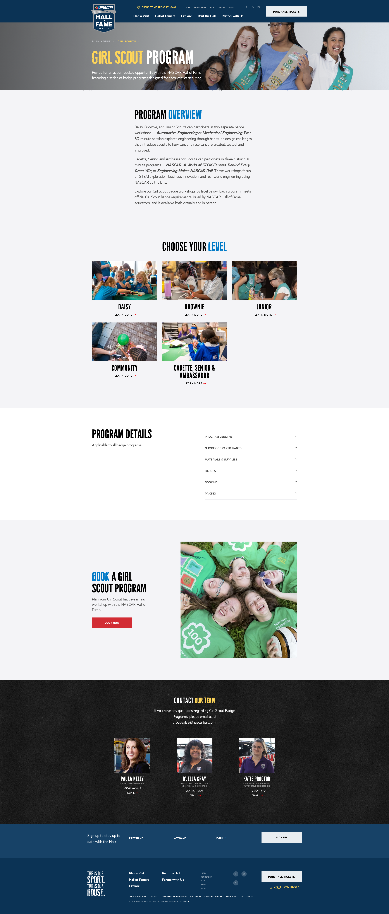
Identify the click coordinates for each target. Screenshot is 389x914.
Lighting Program (213, 896)
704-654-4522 (257, 790)
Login (187, 7)
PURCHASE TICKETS (286, 11)
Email (131, 793)
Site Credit (185, 902)
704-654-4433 (132, 788)
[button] (251, 439)
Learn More (123, 314)
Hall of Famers (165, 16)
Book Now (112, 622)
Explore (186, 16)
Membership (200, 7)
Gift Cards (195, 896)
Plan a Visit (141, 16)
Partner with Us (232, 16)
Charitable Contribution (174, 896)
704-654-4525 (194, 790)
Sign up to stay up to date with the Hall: (103, 838)
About (232, 7)
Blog (212, 7)
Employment (247, 896)
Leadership (231, 896)
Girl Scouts (127, 41)
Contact (154, 896)
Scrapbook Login (137, 896)
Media (222, 7)
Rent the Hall (207, 16)
